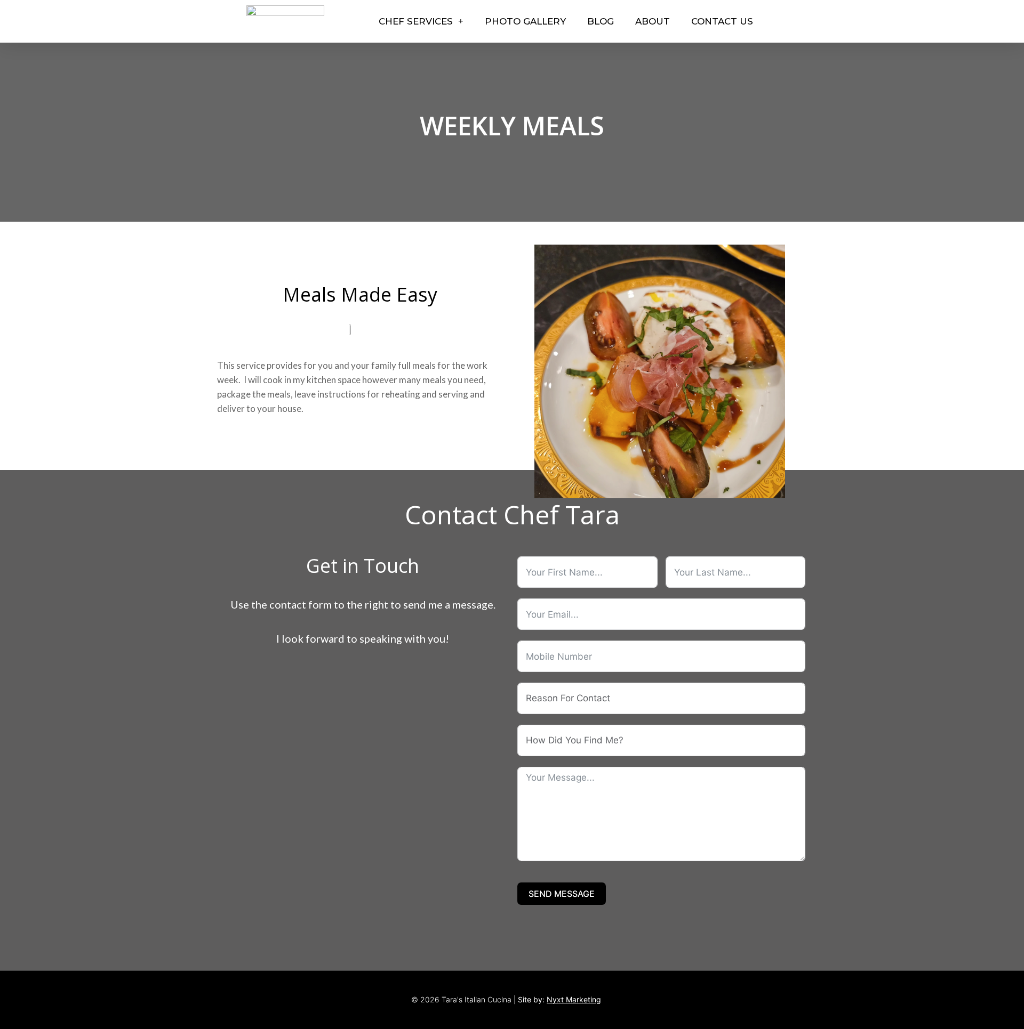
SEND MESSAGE (562, 893)
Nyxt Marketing (574, 999)
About (652, 21)
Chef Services (416, 21)
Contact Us (722, 21)
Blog (600, 21)
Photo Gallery (525, 21)
